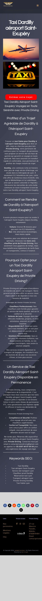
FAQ (5, 537)
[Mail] (24, 524)
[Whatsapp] (20, 524)
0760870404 (34, 534)
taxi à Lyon (25, 552)
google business (20, 550)
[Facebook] (17, 524)
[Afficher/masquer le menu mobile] (38, 5)
